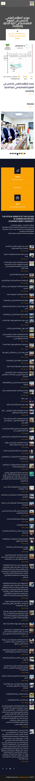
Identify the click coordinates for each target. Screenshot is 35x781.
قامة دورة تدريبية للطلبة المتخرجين (19, 274)
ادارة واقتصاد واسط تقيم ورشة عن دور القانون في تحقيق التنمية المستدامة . (15, 466)
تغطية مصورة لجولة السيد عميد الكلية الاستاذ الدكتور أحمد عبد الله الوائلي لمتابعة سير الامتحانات (16, 686)
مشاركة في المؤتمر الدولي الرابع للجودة (17, 360)
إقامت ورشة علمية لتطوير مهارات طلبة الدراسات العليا (15, 321)
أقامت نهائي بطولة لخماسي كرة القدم (17, 328)
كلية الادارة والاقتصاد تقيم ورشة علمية (17, 294)
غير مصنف (9, 76)
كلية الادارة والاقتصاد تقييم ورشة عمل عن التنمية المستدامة (14, 504)
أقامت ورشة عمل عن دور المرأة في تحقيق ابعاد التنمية (15, 354)
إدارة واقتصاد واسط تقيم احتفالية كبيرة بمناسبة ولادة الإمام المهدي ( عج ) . (15, 430)
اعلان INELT (25, 399)
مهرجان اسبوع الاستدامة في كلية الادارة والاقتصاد (17, 548)
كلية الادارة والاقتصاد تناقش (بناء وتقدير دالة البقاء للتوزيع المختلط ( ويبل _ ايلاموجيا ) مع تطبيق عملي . (16, 421)
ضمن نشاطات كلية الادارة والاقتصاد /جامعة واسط (16, 255)
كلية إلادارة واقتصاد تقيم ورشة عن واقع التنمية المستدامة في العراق (15, 540)
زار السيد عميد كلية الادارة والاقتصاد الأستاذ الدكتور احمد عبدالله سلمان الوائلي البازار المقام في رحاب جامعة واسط (15, 603)
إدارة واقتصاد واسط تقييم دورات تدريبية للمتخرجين (15, 280)
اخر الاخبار (15, 76)
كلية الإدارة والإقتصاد (12, 77)
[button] (25, 153)
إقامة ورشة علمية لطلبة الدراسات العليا (17, 366)
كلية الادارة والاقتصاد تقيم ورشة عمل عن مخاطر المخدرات (15, 287)
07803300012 (17, 187)
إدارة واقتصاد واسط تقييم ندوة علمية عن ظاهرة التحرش (15, 677)
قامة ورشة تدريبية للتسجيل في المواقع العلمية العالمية (15, 384)
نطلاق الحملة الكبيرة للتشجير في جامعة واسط (16, 300)
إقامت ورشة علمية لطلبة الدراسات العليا (17, 405)
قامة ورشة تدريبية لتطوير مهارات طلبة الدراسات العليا (15, 345)
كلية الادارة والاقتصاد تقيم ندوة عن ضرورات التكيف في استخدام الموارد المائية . (16, 444)
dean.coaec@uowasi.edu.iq (17, 206)
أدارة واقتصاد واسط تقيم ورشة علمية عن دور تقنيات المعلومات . (16, 488)
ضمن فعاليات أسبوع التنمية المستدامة (17, 519)
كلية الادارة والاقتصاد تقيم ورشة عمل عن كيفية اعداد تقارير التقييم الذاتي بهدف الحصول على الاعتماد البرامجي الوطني (15, 642)
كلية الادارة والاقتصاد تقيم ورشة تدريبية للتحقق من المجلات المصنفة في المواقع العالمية (15, 651)
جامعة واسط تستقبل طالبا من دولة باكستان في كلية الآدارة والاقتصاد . (15, 512)
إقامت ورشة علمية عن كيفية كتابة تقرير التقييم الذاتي (15, 307)
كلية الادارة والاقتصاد (22, 525)
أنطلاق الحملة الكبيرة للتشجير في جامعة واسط (15, 314)
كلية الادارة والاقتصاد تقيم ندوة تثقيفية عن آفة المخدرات (15, 392)
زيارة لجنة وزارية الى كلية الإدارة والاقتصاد (17, 694)
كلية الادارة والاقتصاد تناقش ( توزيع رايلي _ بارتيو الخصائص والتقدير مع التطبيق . (15, 412)
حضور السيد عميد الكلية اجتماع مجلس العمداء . (15, 451)
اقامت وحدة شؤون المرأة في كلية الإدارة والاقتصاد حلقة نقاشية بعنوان (17, 247)
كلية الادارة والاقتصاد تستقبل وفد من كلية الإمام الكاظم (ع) (14, 496)
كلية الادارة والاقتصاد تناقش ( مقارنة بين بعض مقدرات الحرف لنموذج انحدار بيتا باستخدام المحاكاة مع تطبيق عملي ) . (15, 336)
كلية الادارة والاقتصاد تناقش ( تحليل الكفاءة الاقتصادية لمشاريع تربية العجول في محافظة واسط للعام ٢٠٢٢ (16, 668)
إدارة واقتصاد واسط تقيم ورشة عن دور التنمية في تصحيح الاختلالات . (14, 458)
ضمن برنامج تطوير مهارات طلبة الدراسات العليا (15, 624)
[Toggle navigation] (3, 3)
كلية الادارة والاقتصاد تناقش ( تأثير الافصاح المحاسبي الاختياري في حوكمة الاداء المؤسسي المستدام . (15, 374)
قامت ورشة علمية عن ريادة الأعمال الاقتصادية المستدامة (15, 532)
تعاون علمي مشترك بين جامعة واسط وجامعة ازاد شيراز (15, 659)
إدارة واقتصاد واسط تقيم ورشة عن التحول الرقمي (14, 437)
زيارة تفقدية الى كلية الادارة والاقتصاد (18, 700)
